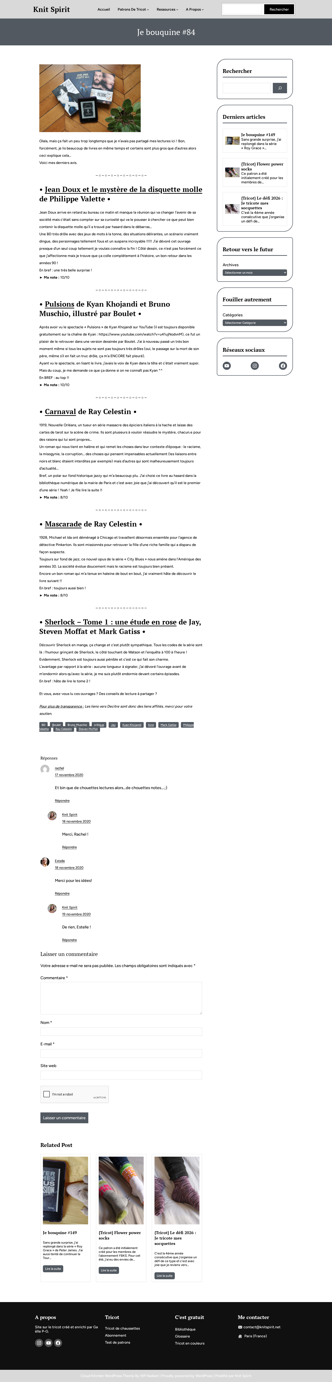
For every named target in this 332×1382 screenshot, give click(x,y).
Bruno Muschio (77, 725)
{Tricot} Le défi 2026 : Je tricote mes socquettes (175, 1238)
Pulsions (59, 304)
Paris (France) (255, 1336)
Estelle (60, 861)
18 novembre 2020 (76, 821)
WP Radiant (149, 1376)
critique (99, 725)
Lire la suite (53, 1269)
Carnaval (60, 411)
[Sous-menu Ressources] (177, 9)
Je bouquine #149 (60, 1232)
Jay (113, 725)
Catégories (233, 315)
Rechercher (279, 9)
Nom (46, 1022)
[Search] (280, 88)
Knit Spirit (51, 9)
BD (43, 725)
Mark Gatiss (168, 725)
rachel (59, 768)
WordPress (204, 1376)
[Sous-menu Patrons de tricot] (148, 9)
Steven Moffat (88, 729)
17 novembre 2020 (69, 775)
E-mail (47, 1044)
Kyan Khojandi (131, 725)
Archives (230, 265)
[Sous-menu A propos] (203, 9)
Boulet (56, 725)
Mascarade (63, 524)
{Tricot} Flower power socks (120, 1235)
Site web (48, 1065)
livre (151, 725)
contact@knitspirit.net (262, 1327)
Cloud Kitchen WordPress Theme (108, 1376)
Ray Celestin (64, 729)
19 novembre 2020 (76, 914)
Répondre (62, 801)
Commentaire (54, 977)
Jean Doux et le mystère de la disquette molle (123, 189)
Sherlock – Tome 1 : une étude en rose (111, 622)
